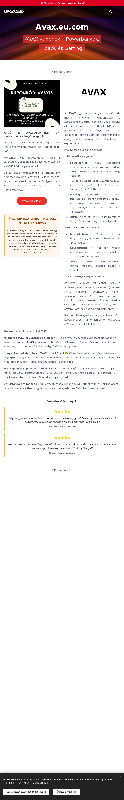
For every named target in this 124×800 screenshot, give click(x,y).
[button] (111, 12)
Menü (117, 12)
